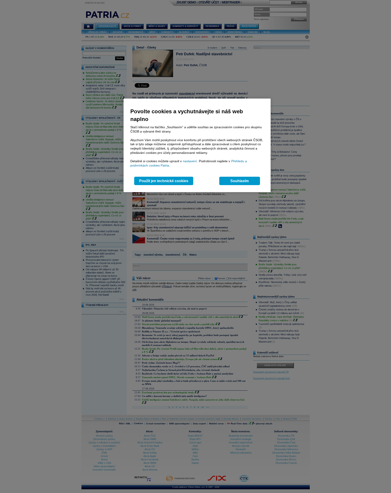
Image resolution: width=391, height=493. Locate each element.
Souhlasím (239, 181)
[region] (197, 145)
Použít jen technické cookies (163, 181)
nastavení (190, 161)
